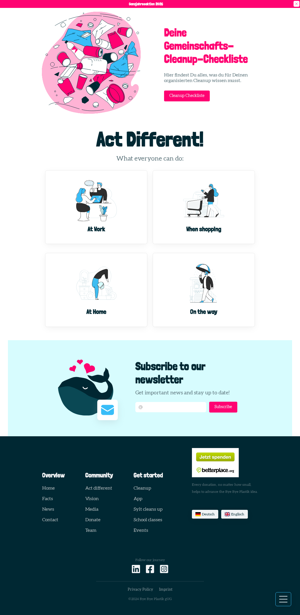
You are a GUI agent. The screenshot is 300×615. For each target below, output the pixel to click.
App (138, 498)
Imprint (166, 590)
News (48, 509)
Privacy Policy (140, 590)
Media (91, 509)
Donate (92, 519)
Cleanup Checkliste (186, 96)
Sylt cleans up (148, 509)
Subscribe (223, 407)
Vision (92, 498)
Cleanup (142, 488)
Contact (50, 519)
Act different (98, 488)
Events (141, 530)
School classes (148, 519)
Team (90, 530)
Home (48, 488)
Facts (47, 498)
